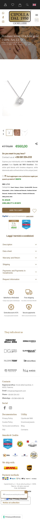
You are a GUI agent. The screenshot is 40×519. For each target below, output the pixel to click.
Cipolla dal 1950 (28, 187)
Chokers (22, 187)
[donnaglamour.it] (11, 351)
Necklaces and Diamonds (20, 190)
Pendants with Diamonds (28, 193)
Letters (12, 190)
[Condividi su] (36, 143)
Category (17, 187)
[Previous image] (3, 131)
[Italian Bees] (29, 360)
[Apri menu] (36, 15)
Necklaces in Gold (12, 193)
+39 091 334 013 (23, 157)
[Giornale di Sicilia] (29, 341)
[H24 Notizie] (29, 370)
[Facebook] (3, 17)
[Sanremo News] (29, 351)
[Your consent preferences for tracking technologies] (12, 517)
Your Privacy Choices (18, 499)
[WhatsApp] (3, 13)
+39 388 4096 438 (17, 398)
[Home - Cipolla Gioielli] (20, 17)
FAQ (3, 429)
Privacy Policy (7, 418)
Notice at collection (11, 502)
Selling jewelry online (7, 196)
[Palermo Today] (11, 360)
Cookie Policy (7, 422)
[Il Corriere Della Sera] (11, 341)
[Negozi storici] (32, 444)
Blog (23, 426)
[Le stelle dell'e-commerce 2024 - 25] (7, 443)
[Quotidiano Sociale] (11, 370)
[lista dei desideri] (13, 5)
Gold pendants (5, 190)
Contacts (24, 429)
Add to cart (16, 210)
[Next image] (3, 134)
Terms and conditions (10, 426)
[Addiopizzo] (6, 455)
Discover (35, 187)
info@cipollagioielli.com (16, 391)
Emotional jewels (27, 422)
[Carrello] (20, 5)
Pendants (19, 193)
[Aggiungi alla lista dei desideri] (34, 210)
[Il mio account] (5, 5)
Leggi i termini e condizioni (20, 235)
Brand (12, 187)
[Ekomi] (14, 229)
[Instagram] (3, 21)
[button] (27, 5)
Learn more (29, 216)
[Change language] (34, 5)
